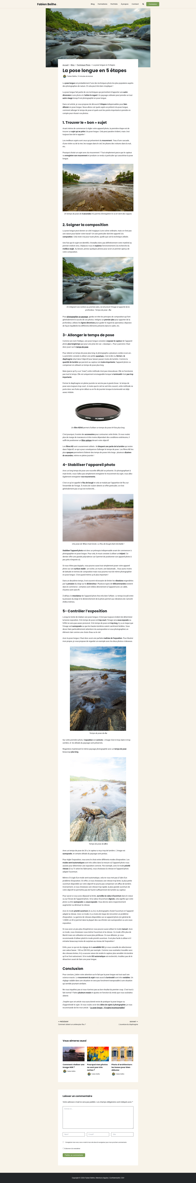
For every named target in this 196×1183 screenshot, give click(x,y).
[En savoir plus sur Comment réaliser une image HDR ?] (74, 1054)
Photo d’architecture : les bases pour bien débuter (122, 1067)
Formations (102, 4)
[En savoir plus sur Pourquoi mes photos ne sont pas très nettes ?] (98, 1054)
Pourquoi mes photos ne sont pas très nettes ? (97, 1067)
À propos (124, 4)
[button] (143, 4)
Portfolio (114, 4)
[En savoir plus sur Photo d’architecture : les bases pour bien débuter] (122, 1054)
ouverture (100, 356)
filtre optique (86, 440)
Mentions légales (102, 1178)
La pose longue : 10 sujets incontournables (107, 1008)
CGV (122, 1178)
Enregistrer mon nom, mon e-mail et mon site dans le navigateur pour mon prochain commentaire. (96, 1142)
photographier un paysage (77, 317)
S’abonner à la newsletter (72, 1148)
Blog (93, 4)
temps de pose (82, 347)
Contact (135, 4)
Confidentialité (114, 1178)
